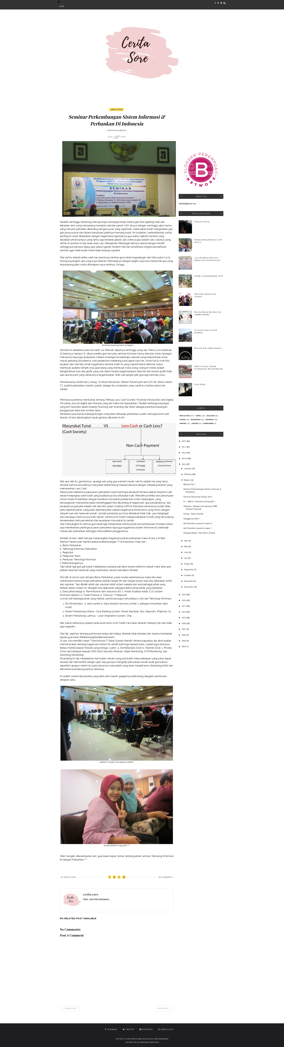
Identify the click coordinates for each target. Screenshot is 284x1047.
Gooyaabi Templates (149, 1042)
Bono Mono (200, 384)
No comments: (166, 877)
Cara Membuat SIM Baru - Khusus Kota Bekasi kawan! (207, 258)
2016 (184, 600)
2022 (184, 634)
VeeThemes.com (161, 1039)
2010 (184, 441)
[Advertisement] (201, 126)
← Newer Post (70, 1008)
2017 (184, 606)
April (186, 540)
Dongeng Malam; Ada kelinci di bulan (199, 532)
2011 (184, 446)
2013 (184, 458)
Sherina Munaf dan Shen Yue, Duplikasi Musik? (208, 313)
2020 (184, 623)
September (189, 569)
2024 (184, 646)
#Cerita (182, 419)
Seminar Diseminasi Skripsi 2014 (197, 496)
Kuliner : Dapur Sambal (193, 513)
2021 (184, 629)
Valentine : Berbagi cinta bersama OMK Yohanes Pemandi (200, 507)
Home (61, 6)
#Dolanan (210, 416)
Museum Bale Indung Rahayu (208, 348)
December (188, 586)
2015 (184, 594)
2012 (184, 452)
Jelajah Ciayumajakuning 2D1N (208, 276)
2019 (184, 617)
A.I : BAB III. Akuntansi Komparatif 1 (199, 501)
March (187, 480)
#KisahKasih (196, 419)
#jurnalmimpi (208, 423)
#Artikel (183, 423)
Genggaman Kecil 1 (191, 518)
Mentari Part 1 (189, 484)
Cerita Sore (136, 1039)
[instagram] (221, 3)
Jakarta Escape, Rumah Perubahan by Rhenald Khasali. (208, 367)
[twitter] (218, 3)
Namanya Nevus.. (202, 221)
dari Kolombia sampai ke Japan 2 (197, 523)
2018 (184, 611)
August (187, 563)
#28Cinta (195, 423)
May (186, 546)
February (188, 474)
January (188, 468)
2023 (184, 640)
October (188, 575)
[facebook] (215, 3)
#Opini (198, 416)
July (186, 557)
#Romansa (209, 419)
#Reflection (116, 109)
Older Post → (163, 1008)
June (186, 552)
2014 (184, 464)
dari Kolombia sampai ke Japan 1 (197, 528)
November (188, 581)
